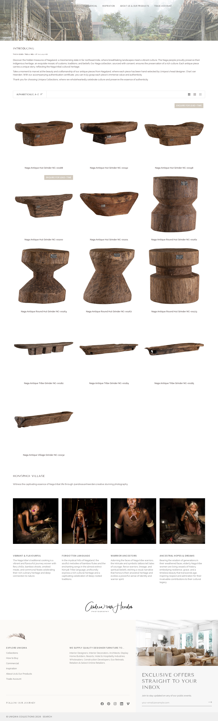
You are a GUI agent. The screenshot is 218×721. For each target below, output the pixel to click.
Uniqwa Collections (22, 716)
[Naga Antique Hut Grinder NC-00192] (109, 132)
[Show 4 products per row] (201, 94)
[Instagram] (115, 703)
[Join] (209, 702)
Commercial (12, 663)
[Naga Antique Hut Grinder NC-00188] (44, 132)
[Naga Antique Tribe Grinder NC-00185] (174, 348)
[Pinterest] (108, 703)
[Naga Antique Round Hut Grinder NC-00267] (109, 276)
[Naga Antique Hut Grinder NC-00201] (109, 204)
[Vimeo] (128, 703)
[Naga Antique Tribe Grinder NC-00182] (44, 348)
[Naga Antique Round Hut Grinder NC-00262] (174, 204)
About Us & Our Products (19, 673)
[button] (53, 6)
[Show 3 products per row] (195, 94)
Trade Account (13, 679)
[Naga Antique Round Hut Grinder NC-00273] (174, 276)
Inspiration (11, 668)
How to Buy (12, 658)
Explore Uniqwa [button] (16, 647)
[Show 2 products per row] (189, 94)
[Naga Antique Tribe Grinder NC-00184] (109, 348)
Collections (12, 653)
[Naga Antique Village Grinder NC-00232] (44, 420)
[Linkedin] (121, 703)
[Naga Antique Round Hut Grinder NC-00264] (44, 276)
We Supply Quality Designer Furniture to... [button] (96, 647)
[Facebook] (102, 703)
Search (47, 716)
